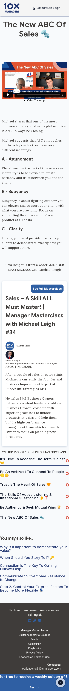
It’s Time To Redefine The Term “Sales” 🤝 (32, 460)
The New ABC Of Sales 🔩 (22, 518)
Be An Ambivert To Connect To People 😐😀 (32, 473)
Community (34, 644)
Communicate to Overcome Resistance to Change (33, 577)
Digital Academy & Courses (34, 635)
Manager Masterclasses (34, 630)
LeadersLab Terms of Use (34, 657)
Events (34, 639)
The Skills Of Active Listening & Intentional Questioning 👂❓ (26, 496)
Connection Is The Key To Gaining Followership (29, 567)
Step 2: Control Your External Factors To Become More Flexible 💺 (34, 588)
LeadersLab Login (48, 8)
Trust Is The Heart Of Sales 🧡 (25, 485)
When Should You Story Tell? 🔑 (27, 558)
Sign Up (34, 687)
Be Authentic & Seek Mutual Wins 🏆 (30, 507)
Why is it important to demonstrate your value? (34, 548)
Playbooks (34, 648)
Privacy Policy (34, 652)
